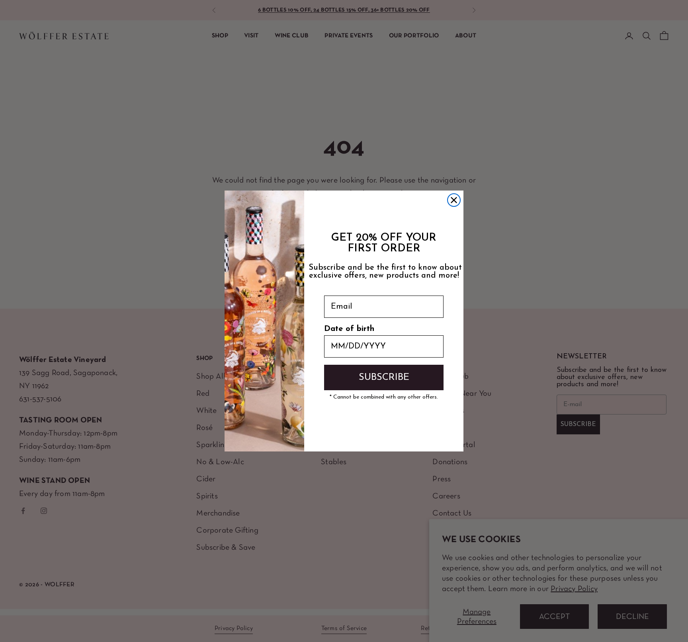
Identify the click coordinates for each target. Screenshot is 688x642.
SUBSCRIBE (384, 377)
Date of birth (349, 329)
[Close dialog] (454, 200)
